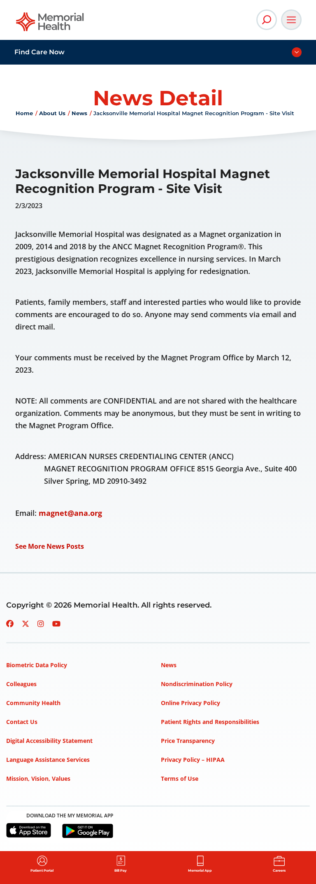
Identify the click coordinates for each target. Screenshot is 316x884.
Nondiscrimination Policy (196, 684)
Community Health (33, 703)
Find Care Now (39, 52)
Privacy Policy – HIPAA (193, 759)
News (79, 113)
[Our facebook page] (10, 623)
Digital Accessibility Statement (49, 741)
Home (24, 113)
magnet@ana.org (70, 513)
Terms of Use (179, 778)
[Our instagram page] (40, 623)
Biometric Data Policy (36, 665)
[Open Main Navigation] (291, 19)
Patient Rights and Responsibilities (210, 722)
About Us (52, 113)
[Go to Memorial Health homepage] (50, 24)
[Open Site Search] (266, 19)
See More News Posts (49, 546)
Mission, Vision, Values (38, 778)
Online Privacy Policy (190, 703)
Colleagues (21, 684)
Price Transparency (188, 741)
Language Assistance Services (48, 759)
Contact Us (21, 722)
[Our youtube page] (56, 623)
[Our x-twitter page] (25, 623)
